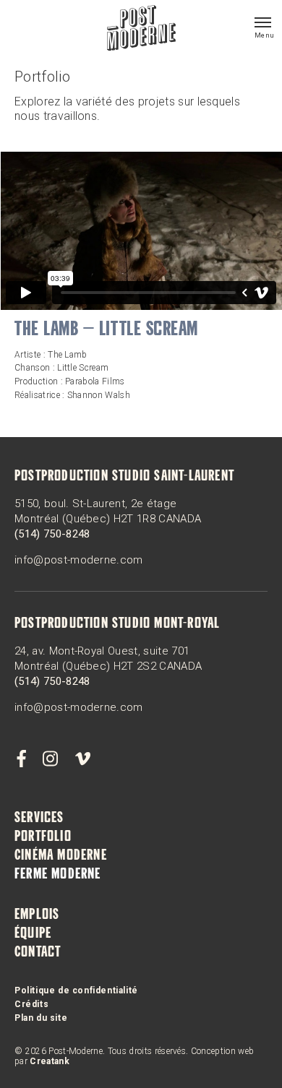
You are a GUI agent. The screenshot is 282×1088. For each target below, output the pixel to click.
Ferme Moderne (57, 875)
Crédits (31, 1004)
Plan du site (40, 1018)
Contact (37, 953)
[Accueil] (141, 29)
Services (39, 818)
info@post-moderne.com (78, 559)
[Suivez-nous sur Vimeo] (82, 759)
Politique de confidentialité (76, 990)
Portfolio (43, 837)
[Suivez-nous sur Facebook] (21, 759)
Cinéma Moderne (60, 856)
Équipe (32, 934)
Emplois (36, 915)
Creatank (49, 1061)
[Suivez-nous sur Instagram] (50, 759)
